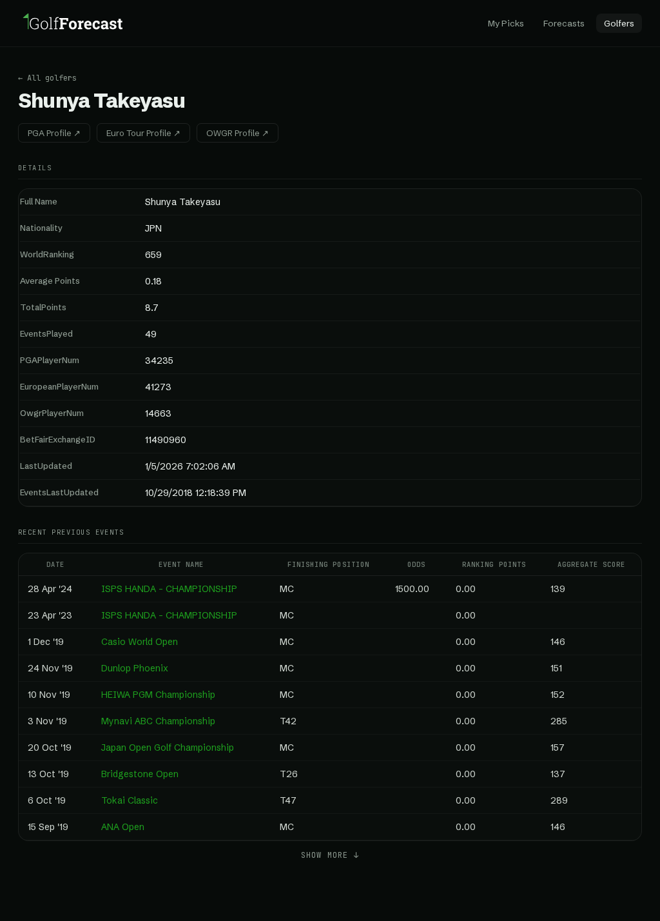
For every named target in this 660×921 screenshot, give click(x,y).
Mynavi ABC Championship (158, 721)
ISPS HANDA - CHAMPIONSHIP (169, 589)
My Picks (506, 23)
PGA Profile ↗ (54, 133)
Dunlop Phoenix (134, 668)
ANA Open (122, 827)
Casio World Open (139, 642)
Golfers (619, 23)
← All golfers (47, 78)
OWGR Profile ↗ (237, 133)
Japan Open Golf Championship (167, 747)
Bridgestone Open (140, 774)
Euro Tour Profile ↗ (143, 133)
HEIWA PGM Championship (158, 694)
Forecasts (564, 23)
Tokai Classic (129, 800)
